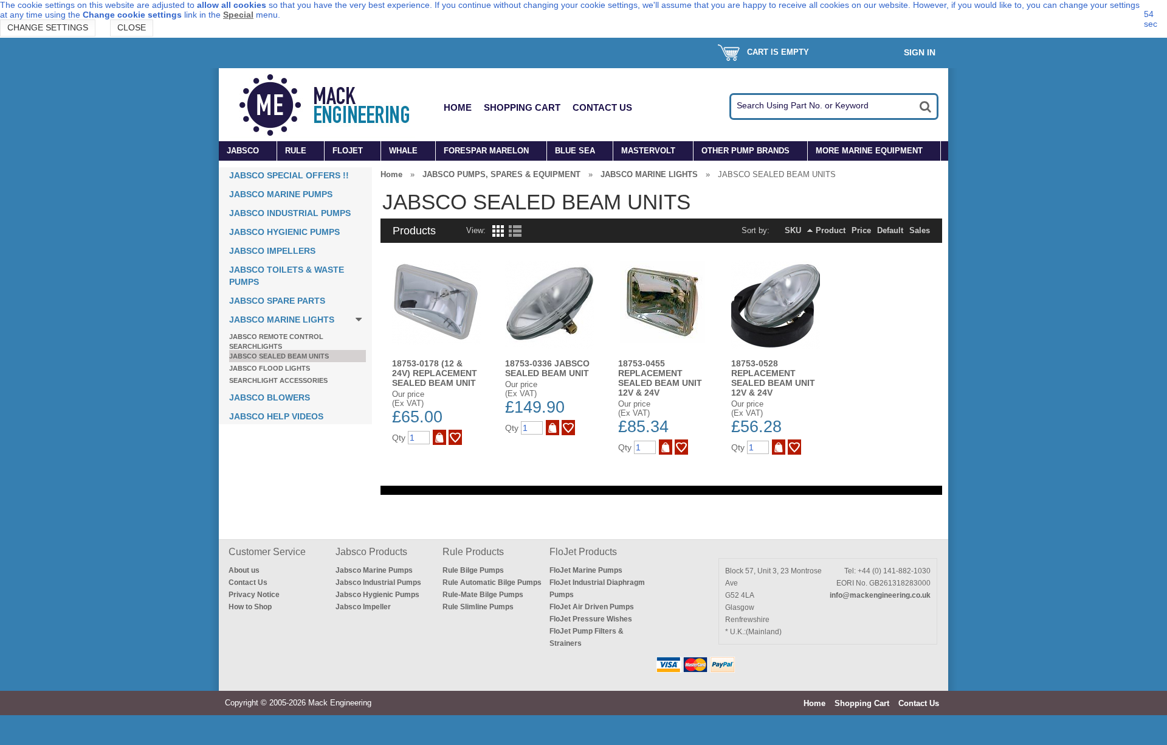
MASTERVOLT (648, 150)
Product (830, 230)
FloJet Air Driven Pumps (591, 607)
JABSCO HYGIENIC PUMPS (284, 232)
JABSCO (243, 150)
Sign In (919, 52)
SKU (793, 230)
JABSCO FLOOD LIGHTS (269, 368)
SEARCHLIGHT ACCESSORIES (278, 380)
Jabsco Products (371, 552)
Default (890, 230)
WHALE (403, 150)
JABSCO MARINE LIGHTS (281, 319)
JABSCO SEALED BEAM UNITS (279, 356)
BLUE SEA (575, 150)
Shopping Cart (522, 107)
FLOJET (347, 150)
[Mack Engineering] (334, 104)
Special (238, 14)
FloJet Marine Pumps (585, 570)
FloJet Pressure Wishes (590, 619)
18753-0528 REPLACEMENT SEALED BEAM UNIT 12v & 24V (773, 378)
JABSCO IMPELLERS (272, 251)
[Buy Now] (439, 437)
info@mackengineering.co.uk (880, 595)
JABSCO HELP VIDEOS (276, 416)
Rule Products (473, 552)
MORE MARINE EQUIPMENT (869, 150)
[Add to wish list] (455, 437)
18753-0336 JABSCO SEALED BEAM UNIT (547, 368)
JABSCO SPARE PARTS (277, 301)
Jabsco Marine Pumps (374, 570)
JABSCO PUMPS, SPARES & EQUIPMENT (501, 174)
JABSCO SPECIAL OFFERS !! (289, 175)
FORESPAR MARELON (486, 150)
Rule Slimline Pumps (478, 607)
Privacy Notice (254, 594)
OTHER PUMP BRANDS (745, 150)
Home (458, 107)
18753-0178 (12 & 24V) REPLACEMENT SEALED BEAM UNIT (434, 373)
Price (861, 230)
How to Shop (250, 607)
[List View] (515, 234)
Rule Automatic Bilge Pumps (492, 582)
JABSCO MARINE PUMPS (280, 194)
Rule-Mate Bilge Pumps (482, 594)
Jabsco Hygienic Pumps (377, 594)
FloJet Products (583, 552)
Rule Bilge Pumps (473, 570)
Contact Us (602, 107)
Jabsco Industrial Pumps (378, 582)
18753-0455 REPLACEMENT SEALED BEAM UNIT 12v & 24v (660, 378)
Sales (919, 230)
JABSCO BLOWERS (269, 397)
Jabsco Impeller (363, 607)
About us (244, 570)
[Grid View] (497, 234)
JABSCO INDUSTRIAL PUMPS (290, 213)
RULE (295, 150)
